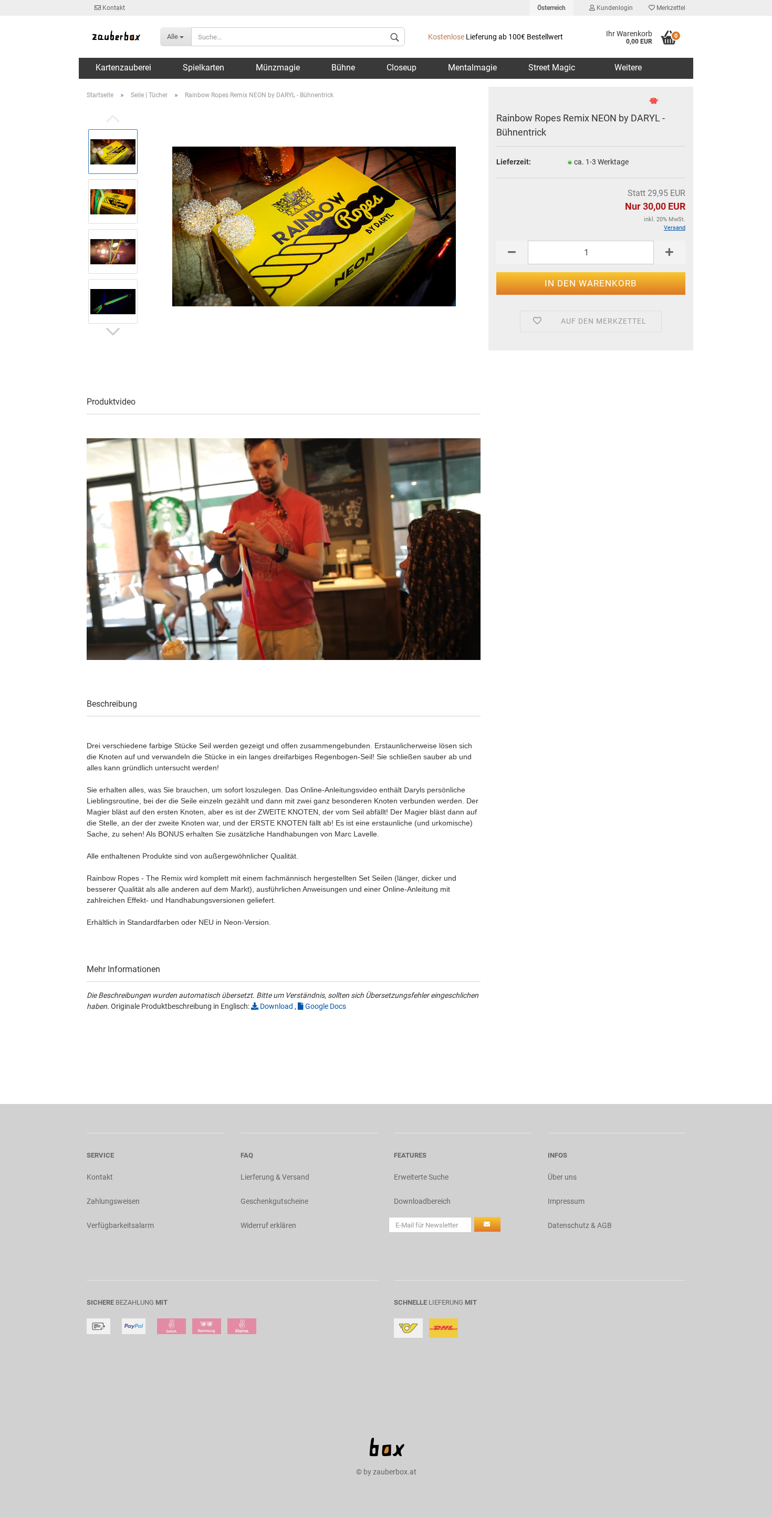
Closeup (401, 68)
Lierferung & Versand (275, 1177)
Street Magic (551, 68)
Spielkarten (203, 68)
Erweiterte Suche (421, 1177)
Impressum (566, 1201)
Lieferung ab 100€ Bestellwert (495, 37)
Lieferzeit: (513, 162)
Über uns (562, 1177)
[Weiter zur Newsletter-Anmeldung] (487, 1224)
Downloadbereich (422, 1201)
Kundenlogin (614, 8)
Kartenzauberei (123, 68)
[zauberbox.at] (115, 37)
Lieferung (446, 1302)
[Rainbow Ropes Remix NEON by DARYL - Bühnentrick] (314, 226)
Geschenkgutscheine (274, 1201)
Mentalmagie (472, 68)
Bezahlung (135, 1302)
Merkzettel (670, 8)
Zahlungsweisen (113, 1201)
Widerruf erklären (268, 1225)
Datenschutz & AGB (580, 1225)
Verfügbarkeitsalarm (120, 1225)
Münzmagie (278, 68)
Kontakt (113, 8)
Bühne (343, 68)
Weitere (628, 68)
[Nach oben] (743, 1501)
